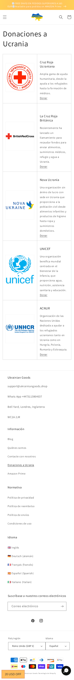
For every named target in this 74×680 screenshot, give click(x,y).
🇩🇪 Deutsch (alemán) (20, 556)
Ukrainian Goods (31, 673)
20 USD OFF (13, 674)
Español (54, 646)
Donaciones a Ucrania (21, 465)
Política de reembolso (21, 506)
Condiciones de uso (20, 523)
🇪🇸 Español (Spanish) (21, 573)
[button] (5, 17)
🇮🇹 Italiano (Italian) (20, 582)
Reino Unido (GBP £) (23, 646)
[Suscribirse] (62, 606)
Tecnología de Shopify (47, 673)
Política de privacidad (21, 497)
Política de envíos (18, 515)
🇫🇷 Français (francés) (20, 564)
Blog (10, 439)
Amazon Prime (16, 473)
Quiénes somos (17, 448)
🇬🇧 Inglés (13, 547)
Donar (43, 98)
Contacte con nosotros (22, 456)
